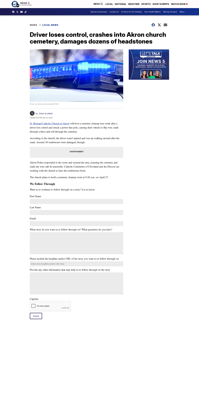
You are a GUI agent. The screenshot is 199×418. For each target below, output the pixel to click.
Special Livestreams (99, 11)
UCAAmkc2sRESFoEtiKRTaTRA (22, 12)
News (33, 25)
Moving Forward (170, 11)
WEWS (18, 12)
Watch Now (178, 4)
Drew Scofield (45, 113)
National (120, 4)
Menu (97, 4)
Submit (36, 316)
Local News (50, 25)
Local (109, 4)
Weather (133, 4)
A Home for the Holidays (131, 11)
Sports (146, 4)
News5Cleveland (14, 12)
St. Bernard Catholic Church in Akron (49, 123)
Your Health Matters (152, 11)
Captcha (34, 299)
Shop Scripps (161, 4)
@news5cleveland (26, 12)
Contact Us (114, 11)
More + (183, 11)
